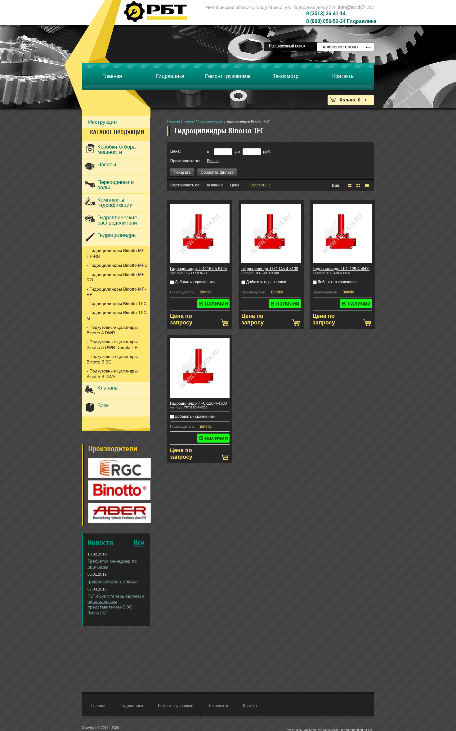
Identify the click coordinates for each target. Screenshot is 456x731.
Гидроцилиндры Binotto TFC (118, 303)
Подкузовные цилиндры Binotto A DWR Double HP (112, 344)
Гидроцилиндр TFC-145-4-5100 (269, 268)
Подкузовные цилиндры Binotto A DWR (112, 330)
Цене (234, 185)
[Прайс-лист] (367, 185)
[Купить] (225, 322)
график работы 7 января (112, 581)
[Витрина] (358, 185)
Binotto (213, 161)
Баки (103, 405)
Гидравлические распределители (117, 220)
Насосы (106, 164)
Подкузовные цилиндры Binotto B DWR (112, 373)
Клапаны (107, 388)
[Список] (350, 185)
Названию (214, 185)
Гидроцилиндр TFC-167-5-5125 (198, 268)
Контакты (251, 705)
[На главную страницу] (155, 11)
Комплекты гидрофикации (115, 202)
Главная (173, 121)
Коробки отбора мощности (116, 149)
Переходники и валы (115, 184)
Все (139, 542)
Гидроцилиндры (116, 235)
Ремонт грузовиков (175, 705)
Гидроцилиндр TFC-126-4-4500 (341, 268)
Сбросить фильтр (217, 172)
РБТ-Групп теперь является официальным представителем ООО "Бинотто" (115, 604)
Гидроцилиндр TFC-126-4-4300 (198, 403)
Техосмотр (218, 705)
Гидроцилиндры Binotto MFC (118, 265)
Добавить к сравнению (194, 282)
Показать (182, 172)
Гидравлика (132, 705)
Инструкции (102, 122)
